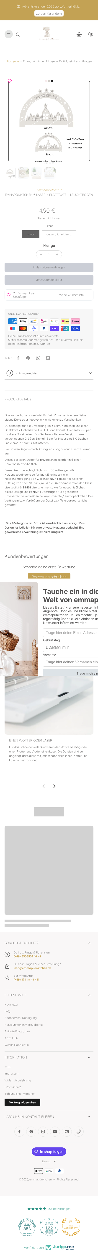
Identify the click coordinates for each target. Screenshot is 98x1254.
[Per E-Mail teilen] (48, 358)
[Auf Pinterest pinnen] (28, 358)
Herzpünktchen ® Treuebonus (24, 1024)
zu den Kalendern (49, 13)
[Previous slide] (43, 786)
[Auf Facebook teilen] (18, 358)
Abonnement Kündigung (21, 1018)
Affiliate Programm (17, 1031)
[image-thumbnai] (10, 173)
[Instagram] (43, 1132)
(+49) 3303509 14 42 (27, 956)
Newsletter (11, 1004)
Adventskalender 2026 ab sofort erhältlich (51, 6)
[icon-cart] (79, 34)
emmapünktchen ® (49, 190)
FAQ (7, 1011)
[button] (49, 267)
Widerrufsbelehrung (18, 1080)
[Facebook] (19, 1132)
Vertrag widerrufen (22, 1102)
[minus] (40, 254)
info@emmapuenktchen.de (32, 968)
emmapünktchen (40, 1179)
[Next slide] (54, 786)
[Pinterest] (31, 1132)
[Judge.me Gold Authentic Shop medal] (71, 1227)
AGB (7, 1067)
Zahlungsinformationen (20, 1093)
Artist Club (11, 1038)
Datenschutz (13, 1087)
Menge (49, 245)
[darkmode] (89, 34)
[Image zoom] (49, 120)
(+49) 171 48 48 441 (26, 979)
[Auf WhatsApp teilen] (38, 358)
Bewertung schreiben (49, 576)
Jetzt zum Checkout (49, 279)
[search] (18, 34)
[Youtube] (55, 1132)
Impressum (12, 1073)
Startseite (12, 61)
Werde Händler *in (17, 1045)
